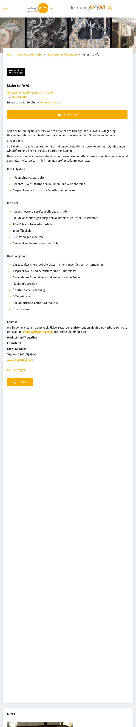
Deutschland (19, 97)
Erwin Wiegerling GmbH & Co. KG (32, 92)
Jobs (9, 54)
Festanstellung (48, 102)
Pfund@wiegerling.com (38, 332)
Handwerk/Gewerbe (29, 54)
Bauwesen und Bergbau (62, 54)
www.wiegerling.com (20, 360)
